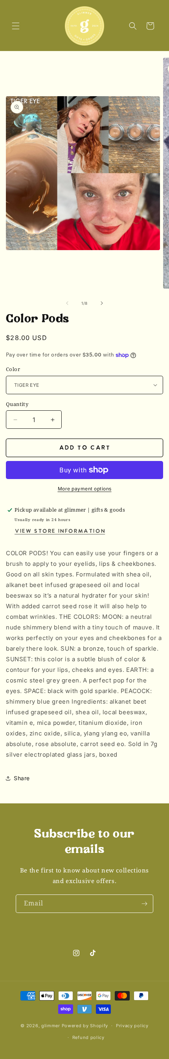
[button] (15, 26)
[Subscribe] (144, 903)
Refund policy (88, 1037)
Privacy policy (132, 1025)
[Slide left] (67, 303)
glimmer (50, 1025)
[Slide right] (101, 303)
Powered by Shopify (85, 1025)
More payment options (85, 489)
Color (13, 369)
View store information (60, 531)
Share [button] (22, 778)
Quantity (17, 404)
